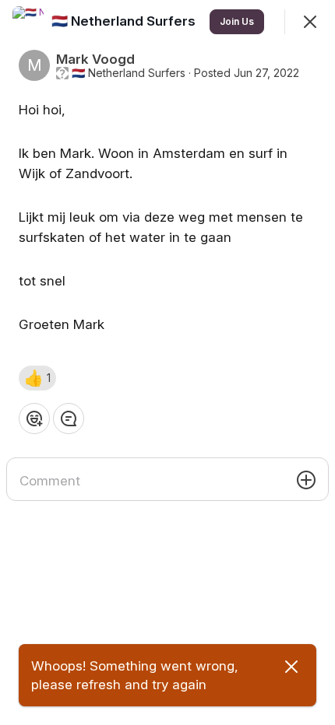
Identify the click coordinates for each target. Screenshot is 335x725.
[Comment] (68, 418)
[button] (37, 378)
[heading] (125, 21)
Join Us (237, 21)
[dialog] (167, 362)
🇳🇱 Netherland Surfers (128, 73)
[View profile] (28, 21)
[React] (34, 418)
